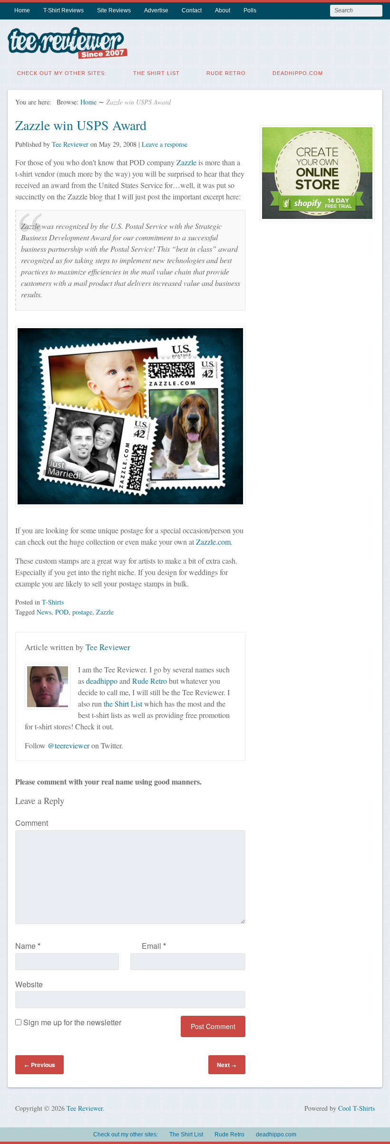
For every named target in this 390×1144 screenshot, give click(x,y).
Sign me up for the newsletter (71, 1022)
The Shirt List (156, 73)
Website (29, 984)
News (44, 611)
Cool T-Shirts (356, 1108)
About (222, 10)
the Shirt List (123, 704)
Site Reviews (114, 10)
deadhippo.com (298, 73)
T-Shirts (53, 601)
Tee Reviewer (70, 144)
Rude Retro (226, 73)
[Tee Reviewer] (67, 53)
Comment (31, 822)
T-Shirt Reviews (63, 10)
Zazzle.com (213, 542)
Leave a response (164, 144)
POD (61, 611)
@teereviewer (68, 745)
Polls (250, 10)
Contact (192, 10)
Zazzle (186, 162)
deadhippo (101, 681)
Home (22, 10)
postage (82, 611)
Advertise (156, 10)
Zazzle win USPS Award (80, 125)
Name (27, 945)
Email (154, 945)
